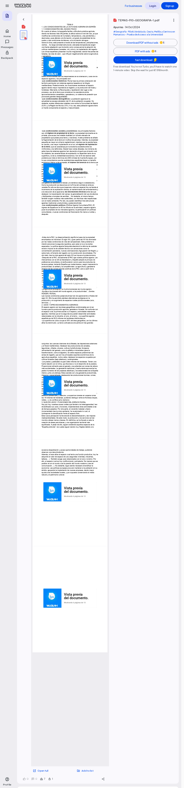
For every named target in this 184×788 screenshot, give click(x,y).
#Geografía (120, 31)
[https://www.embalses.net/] (89, 253)
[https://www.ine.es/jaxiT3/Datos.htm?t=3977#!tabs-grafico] (55, 101)
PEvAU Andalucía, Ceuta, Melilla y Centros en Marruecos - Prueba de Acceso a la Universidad (144, 33)
